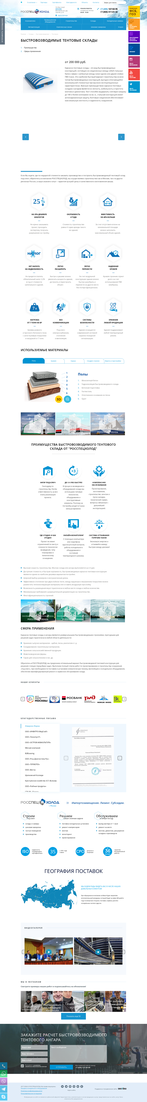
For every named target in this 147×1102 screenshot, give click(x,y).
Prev (24, 952)
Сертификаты (56, 2)
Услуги (120, 27)
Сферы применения (32, 51)
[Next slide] (120, 758)
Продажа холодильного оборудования (34, 1088)
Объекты (85, 2)
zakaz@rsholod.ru (112, 15)
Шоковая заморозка (98, 27)
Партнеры (43, 2)
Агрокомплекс (30, 21)
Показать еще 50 (73, 1016)
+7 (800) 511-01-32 (109, 11)
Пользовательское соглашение (31, 1093)
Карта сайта (71, 1090)
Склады (93, 21)
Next (123, 952)
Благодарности (71, 2)
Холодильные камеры (115, 21)
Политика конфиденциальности (31, 1091)
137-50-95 (109, 9)
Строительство (71, 21)
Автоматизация (34, 27)
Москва (59, 9)
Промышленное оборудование (50, 21)
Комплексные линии (64, 27)
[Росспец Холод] (35, 11)
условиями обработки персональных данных (36, 1065)
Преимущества (30, 47)
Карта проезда (63, 15)
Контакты (96, 2)
